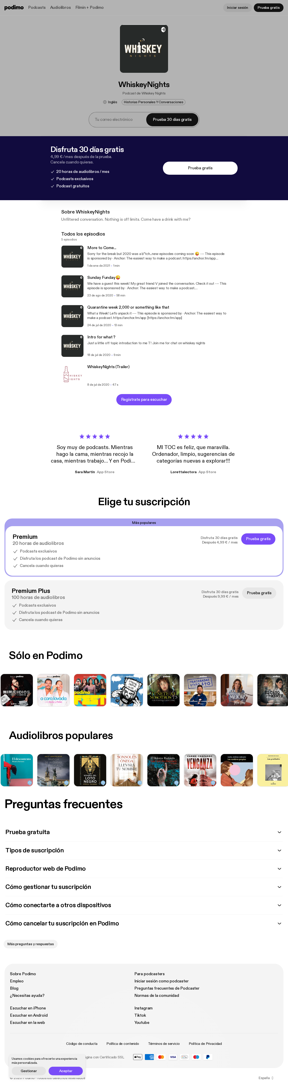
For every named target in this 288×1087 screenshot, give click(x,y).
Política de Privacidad (205, 1043)
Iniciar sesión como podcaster (161, 981)
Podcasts (37, 7)
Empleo (17, 981)
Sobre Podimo (23, 974)
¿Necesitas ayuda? (27, 995)
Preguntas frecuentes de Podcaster (167, 988)
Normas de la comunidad (156, 995)
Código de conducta (81, 1043)
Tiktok (140, 1015)
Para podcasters (149, 974)
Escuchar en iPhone (28, 1008)
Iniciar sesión (237, 7)
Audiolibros (60, 7)
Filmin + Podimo (89, 7)
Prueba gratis (269, 7)
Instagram (143, 1008)
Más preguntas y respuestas (30, 944)
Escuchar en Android (29, 1015)
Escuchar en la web (27, 1022)
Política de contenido (122, 1043)
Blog (14, 988)
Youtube (141, 1022)
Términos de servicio (164, 1043)
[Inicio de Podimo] (14, 8)
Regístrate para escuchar (144, 399)
